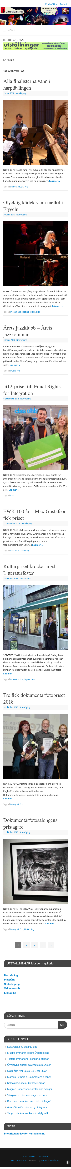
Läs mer (54, 181)
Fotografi (14, 804)
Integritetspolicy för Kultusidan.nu (24, 1133)
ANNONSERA (51, 4)
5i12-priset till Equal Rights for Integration (32, 389)
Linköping (10, 992)
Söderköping (25, 578)
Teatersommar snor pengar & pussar (28, 1058)
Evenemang (15, 312)
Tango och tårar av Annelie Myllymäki (28, 1113)
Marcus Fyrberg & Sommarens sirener (29, 1076)
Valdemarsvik (12, 988)
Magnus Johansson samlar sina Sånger (29, 1089)
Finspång (9, 979)
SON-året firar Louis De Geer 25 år (27, 1070)
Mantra (43, 1160)
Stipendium (29, 679)
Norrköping (21, 93)
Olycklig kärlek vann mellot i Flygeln (33, 205)
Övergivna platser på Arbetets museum (29, 1064)
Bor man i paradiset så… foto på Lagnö (29, 1101)
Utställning (24, 550)
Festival (13, 186)
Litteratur (14, 679)
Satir (17, 550)
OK (61, 1024)
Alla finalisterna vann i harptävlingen (26, 84)
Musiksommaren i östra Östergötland (28, 1052)
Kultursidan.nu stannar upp (22, 1046)
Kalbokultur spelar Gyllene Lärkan (26, 1082)
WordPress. (54, 1160)
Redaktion (64, 4)
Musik (20, 186)
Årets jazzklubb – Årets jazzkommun (27, 331)
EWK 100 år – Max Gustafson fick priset (35, 514)
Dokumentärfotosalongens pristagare (30, 823)
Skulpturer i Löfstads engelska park (27, 1095)
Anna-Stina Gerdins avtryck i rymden (28, 1107)
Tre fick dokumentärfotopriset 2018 (34, 698)
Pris (26, 186)
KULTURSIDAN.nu (19, 1160)
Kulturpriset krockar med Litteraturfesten (29, 569)
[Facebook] (66, 12)
